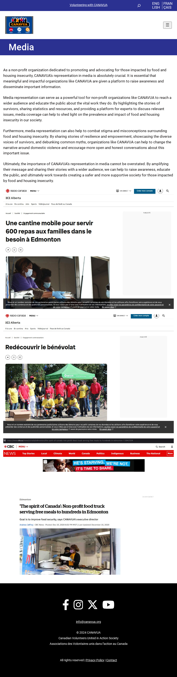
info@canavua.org (88, 621)
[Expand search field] (139, 5)
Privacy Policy (95, 660)
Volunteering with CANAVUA (88, 5)
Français (167, 5)
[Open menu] (167, 25)
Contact (111, 660)
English (156, 5)
